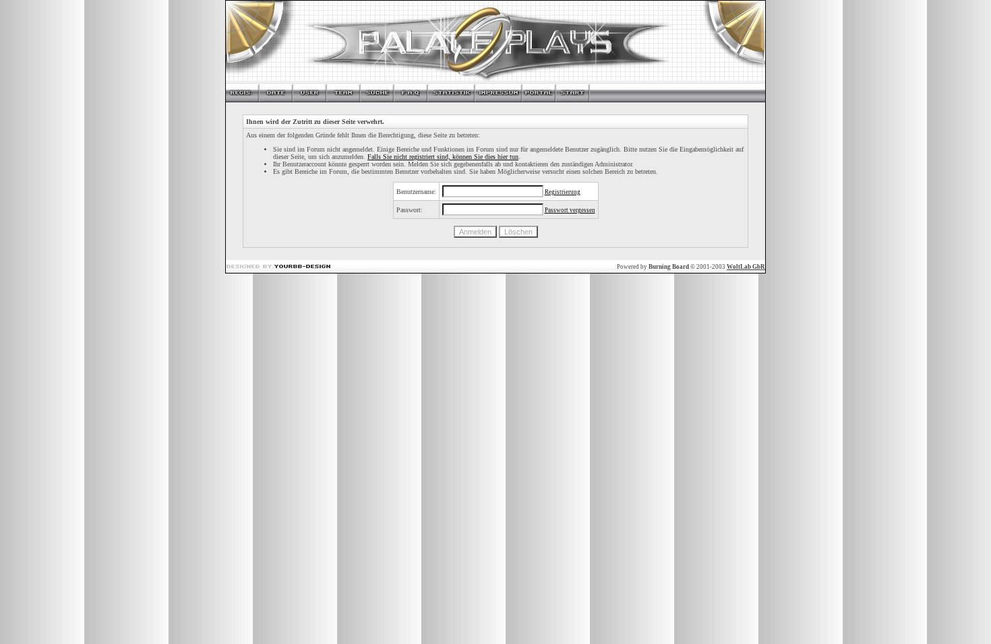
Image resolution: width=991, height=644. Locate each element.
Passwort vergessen (570, 210)
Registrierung (562, 192)
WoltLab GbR (746, 266)
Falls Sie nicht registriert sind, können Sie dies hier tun (442, 156)
